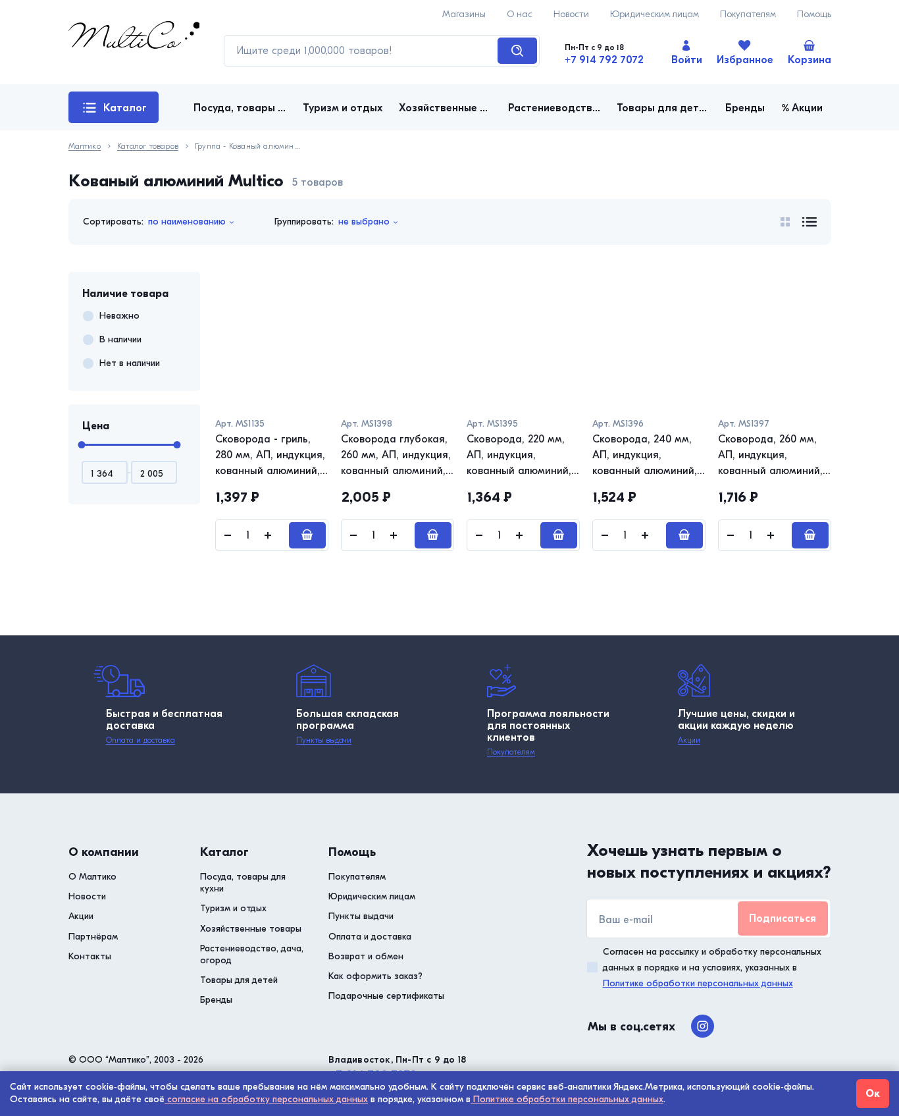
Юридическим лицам (654, 14)
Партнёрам (93, 936)
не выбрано (364, 221)
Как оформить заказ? (375, 976)
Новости (571, 14)
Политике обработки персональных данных (698, 983)
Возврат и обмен (365, 956)
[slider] (81, 444)
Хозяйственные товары (250, 928)
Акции (689, 740)
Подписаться (782, 918)
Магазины (464, 14)
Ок (872, 1094)
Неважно (119, 315)
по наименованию (187, 221)
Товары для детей (239, 980)
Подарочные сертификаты (386, 995)
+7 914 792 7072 (604, 60)
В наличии (120, 339)
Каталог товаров (115, 112)
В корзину (307, 535)
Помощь (814, 14)
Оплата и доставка (140, 740)
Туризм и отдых (233, 908)
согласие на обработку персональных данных (266, 1099)
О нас (519, 14)
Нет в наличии (129, 363)
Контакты (89, 956)
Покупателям (748, 14)
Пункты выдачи (323, 740)
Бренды (216, 999)
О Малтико (92, 876)
